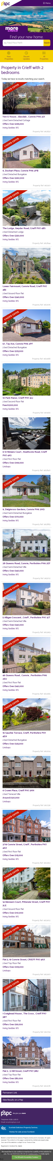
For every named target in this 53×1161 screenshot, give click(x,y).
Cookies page (33, 1154)
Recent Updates (26, 58)
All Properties (44, 58)
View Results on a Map (13, 1100)
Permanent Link (10, 1093)
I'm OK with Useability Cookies (26, 1157)
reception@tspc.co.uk (13, 1122)
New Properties (9, 58)
